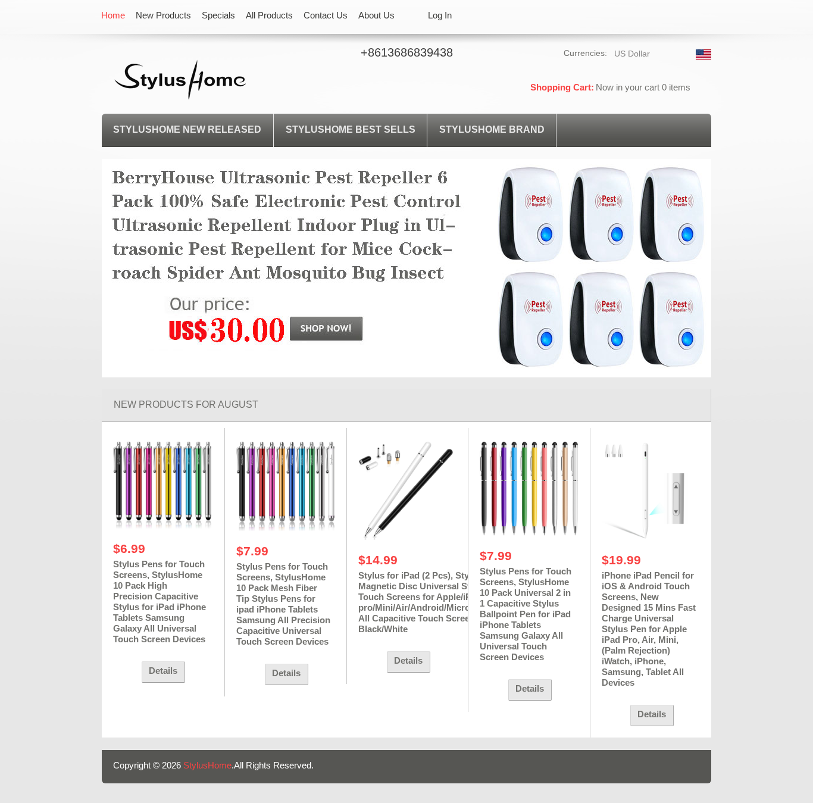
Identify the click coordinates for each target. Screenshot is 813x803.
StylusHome (207, 765)
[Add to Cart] (124, 672)
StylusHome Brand (492, 129)
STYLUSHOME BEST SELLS (350, 129)
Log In (440, 15)
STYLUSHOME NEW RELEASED (187, 129)
